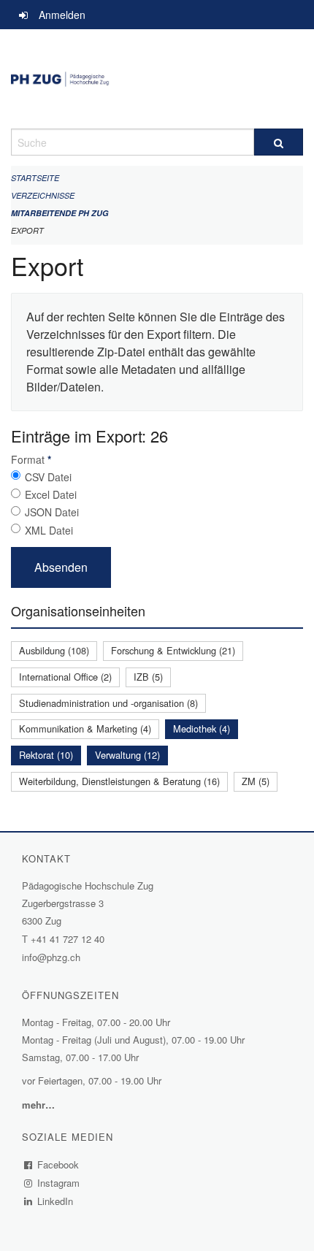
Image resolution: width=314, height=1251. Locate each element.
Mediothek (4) (201, 728)
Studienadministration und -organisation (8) (108, 703)
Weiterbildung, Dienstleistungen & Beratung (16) (119, 781)
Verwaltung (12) (127, 755)
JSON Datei (52, 512)
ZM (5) (255, 781)
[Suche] (278, 142)
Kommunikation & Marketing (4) (85, 728)
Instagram (58, 1183)
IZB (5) (148, 677)
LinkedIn (55, 1201)
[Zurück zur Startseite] (157, 79)
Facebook (58, 1164)
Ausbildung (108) (54, 650)
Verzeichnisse (42, 195)
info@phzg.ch (51, 957)
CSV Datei (48, 477)
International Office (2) (65, 677)
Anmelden (62, 14)
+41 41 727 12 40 (67, 939)
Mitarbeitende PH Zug (60, 212)
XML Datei (49, 530)
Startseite (35, 177)
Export (27, 230)
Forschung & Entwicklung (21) (173, 650)
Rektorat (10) (46, 755)
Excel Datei (51, 494)
